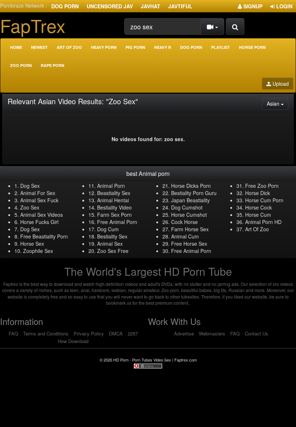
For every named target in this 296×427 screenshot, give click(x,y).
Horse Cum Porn (264, 200)
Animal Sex (110, 243)
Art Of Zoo (257, 229)
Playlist (220, 47)
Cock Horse (184, 221)
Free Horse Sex (189, 243)
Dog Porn (65, 6)
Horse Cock (258, 207)
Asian (277, 103)
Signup (252, 6)
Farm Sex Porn (114, 214)
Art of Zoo (69, 47)
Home (16, 47)
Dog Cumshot (187, 207)
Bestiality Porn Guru (194, 192)
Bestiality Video (114, 207)
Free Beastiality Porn (44, 236)
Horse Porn (252, 47)
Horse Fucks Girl (39, 221)
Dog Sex (30, 185)
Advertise (184, 333)
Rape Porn (52, 65)
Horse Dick (257, 192)
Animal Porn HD (263, 221)
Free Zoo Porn (262, 185)
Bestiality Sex (112, 236)
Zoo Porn (21, 65)
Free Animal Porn (117, 221)
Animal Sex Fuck (39, 200)
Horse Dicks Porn (191, 185)
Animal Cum (185, 236)
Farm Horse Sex (190, 229)
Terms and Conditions (46, 333)
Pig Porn (135, 47)
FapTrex (32, 25)
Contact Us (256, 333)
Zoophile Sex (38, 250)
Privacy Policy (89, 333)
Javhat (150, 6)
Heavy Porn (104, 47)
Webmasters (212, 333)
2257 (133, 333)
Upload (280, 83)
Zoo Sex (29, 207)
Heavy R (162, 47)
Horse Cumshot (189, 214)
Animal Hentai (113, 200)
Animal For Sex (37, 192)
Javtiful (180, 6)
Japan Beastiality (190, 200)
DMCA (116, 333)
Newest (39, 47)
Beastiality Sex (113, 192)
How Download (73, 341)
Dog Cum (108, 229)
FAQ (13, 333)
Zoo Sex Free (113, 250)
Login (283, 6)
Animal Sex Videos (41, 214)
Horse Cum (258, 214)
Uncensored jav (110, 6)
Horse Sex (32, 243)
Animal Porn (111, 185)
